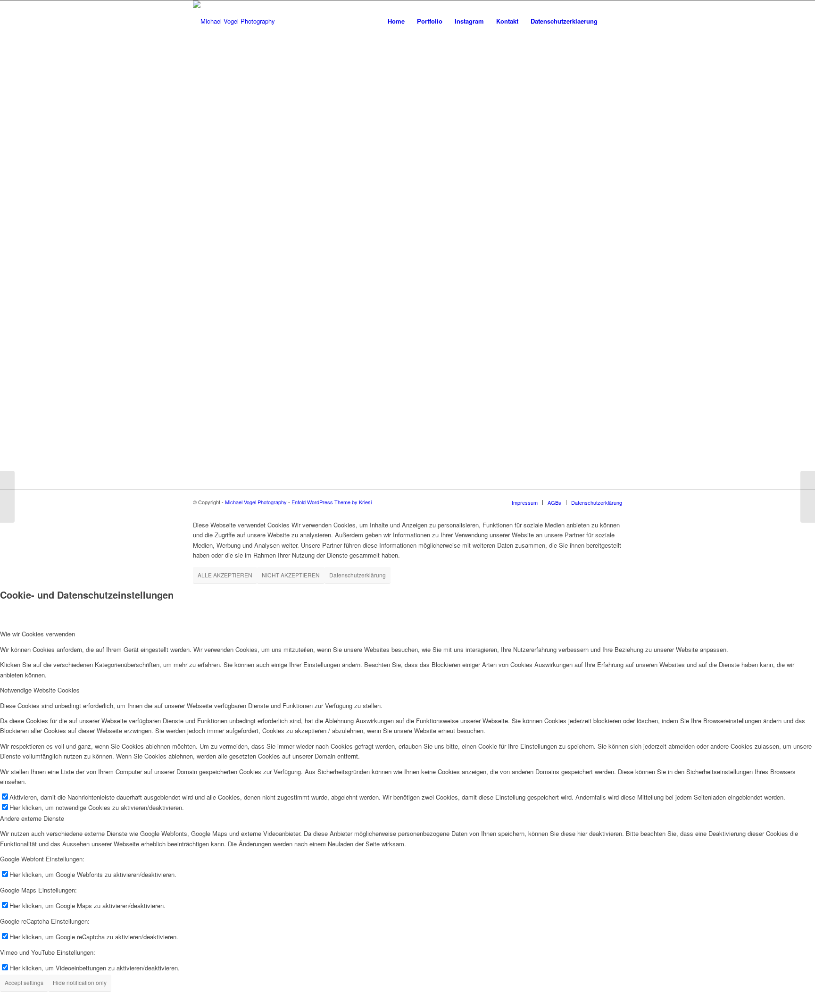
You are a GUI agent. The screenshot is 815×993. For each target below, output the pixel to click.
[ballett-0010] (7, 497)
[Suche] (613, 21)
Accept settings (24, 982)
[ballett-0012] (807, 497)
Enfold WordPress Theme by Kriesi (331, 502)
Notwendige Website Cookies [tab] (40, 689)
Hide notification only (80, 982)
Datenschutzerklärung (357, 575)
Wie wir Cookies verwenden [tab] (37, 633)
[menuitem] (396, 21)
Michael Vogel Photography (256, 502)
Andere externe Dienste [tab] (32, 818)
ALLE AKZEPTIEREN (225, 575)
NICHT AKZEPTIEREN (291, 575)
